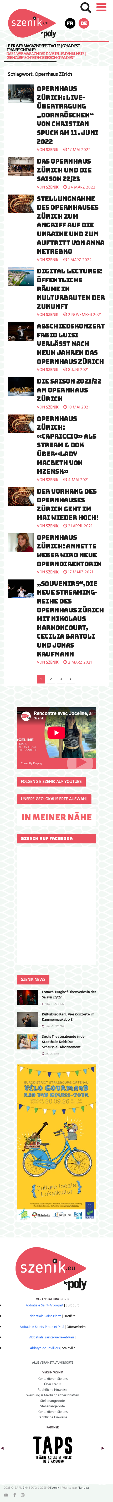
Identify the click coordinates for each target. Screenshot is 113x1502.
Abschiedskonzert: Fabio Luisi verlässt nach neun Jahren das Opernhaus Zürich (72, 343)
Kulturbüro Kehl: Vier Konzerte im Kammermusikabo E (68, 1017)
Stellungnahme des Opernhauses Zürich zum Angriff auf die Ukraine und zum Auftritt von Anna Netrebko (71, 225)
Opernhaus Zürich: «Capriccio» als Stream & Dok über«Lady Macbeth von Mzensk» (66, 445)
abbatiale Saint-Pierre (45, 1316)
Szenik (54, 1487)
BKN (25, 1487)
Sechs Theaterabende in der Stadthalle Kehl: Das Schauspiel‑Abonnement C (64, 1042)
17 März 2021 (80, 572)
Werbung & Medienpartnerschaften (52, 1395)
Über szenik (52, 1384)
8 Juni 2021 (78, 370)
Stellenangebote (52, 1401)
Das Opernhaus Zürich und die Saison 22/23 (64, 170)
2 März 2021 (79, 662)
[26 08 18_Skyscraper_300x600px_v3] (56, 1143)
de (84, 23)
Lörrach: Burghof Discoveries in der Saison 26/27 (69, 994)
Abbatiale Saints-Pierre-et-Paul (52, 1337)
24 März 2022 (81, 187)
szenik (52, 150)
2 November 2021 (84, 314)
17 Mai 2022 (79, 150)
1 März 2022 (79, 260)
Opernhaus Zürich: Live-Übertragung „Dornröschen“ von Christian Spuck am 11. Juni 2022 (68, 115)
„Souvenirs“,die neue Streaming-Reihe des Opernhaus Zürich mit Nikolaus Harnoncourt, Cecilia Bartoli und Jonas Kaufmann (70, 619)
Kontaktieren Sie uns (53, 1379)
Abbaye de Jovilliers (45, 1348)
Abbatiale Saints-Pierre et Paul (42, 1327)
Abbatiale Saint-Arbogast (44, 1305)
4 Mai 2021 (78, 480)
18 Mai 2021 (78, 407)
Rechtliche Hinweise (52, 1390)
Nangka (83, 1487)
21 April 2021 (79, 526)
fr (70, 23)
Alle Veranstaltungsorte (52, 1362)
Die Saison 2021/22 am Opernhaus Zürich (69, 390)
